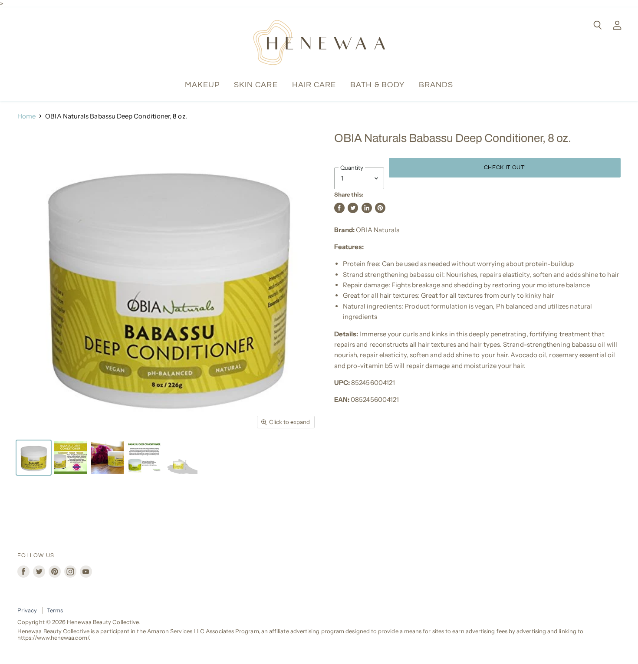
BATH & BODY (377, 85)
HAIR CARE (314, 85)
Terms (55, 610)
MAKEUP (202, 85)
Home (26, 116)
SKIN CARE (256, 85)
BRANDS (436, 85)
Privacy (27, 610)
